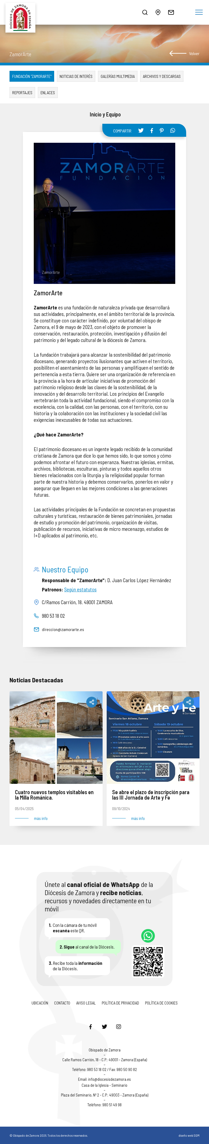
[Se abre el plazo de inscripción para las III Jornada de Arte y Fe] (153, 737)
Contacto (62, 1002)
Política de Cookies (161, 1002)
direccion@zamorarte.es (63, 629)
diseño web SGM (189, 1135)
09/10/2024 (121, 808)
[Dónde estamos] (157, 12)
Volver (194, 53)
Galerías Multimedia (118, 76)
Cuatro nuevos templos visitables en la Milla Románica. (54, 795)
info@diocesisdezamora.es (109, 1079)
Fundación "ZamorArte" (31, 76)
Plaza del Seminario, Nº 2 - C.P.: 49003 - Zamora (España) (104, 1094)
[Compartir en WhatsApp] (172, 130)
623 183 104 (148, 936)
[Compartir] (91, 702)
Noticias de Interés (76, 76)
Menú (198, 12)
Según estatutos (80, 589)
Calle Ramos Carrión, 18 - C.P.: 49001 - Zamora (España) (104, 1059)
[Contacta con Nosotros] (170, 12)
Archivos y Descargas (162, 76)
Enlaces (48, 92)
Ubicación (40, 1002)
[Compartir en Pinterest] (162, 130)
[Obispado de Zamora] (21, 12)
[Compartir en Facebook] (151, 130)
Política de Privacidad (120, 1002)
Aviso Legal (86, 1002)
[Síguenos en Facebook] (90, 1026)
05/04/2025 (24, 808)
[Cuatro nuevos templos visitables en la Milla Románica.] (56, 737)
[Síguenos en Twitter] (104, 1026)
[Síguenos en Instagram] (119, 1026)
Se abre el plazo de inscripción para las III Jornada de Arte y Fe (150, 795)
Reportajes (22, 92)
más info (41, 818)
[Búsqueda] (144, 12)
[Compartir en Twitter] (141, 130)
